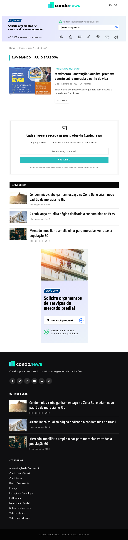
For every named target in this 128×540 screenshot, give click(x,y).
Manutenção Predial (19, 503)
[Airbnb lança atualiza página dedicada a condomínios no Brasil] (18, 217)
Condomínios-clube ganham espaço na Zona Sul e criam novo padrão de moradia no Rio (72, 197)
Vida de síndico (17, 513)
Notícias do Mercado (67, 69)
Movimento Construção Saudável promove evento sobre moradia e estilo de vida (85, 76)
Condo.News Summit (19, 473)
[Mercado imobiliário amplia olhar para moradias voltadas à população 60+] (18, 234)
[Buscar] (115, 5)
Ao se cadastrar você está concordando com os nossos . (64, 168)
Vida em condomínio (19, 518)
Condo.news (53, 534)
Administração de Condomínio (24, 468)
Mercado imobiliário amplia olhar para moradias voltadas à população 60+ (71, 233)
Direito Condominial (19, 483)
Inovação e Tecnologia (21, 493)
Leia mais (62, 100)
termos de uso (91, 168)
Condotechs (15, 478)
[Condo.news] (64, 5)
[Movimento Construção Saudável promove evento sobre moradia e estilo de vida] (30, 80)
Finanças (13, 488)
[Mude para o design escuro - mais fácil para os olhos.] (110, 5)
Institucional (15, 498)
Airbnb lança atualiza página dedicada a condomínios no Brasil (73, 213)
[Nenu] (13, 5)
